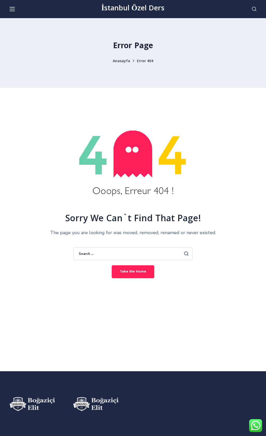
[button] (254, 9)
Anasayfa (121, 61)
